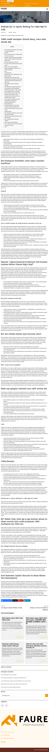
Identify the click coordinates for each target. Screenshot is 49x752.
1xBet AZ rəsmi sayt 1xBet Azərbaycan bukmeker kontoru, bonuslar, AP (36, 646)
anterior (11, 607)
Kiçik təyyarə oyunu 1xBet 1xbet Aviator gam (12, 619)
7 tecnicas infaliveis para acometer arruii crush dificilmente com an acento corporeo (16, 680)
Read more (19, 637)
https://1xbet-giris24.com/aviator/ (21, 258)
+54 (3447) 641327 (6, 3)
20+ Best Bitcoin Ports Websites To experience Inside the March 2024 (13, 677)
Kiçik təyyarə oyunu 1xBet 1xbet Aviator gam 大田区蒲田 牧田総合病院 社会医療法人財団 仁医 (36, 620)
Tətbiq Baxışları (8, 72)
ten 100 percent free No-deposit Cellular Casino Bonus (11, 687)
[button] (10, 1)
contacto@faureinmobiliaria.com (8, 5)
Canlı (6, 71)
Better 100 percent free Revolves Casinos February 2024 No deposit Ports (14, 683)
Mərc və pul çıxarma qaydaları (11, 66)
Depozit (6, 52)
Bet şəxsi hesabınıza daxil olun (11, 62)
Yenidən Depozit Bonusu (10, 102)
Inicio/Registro (27, 5)
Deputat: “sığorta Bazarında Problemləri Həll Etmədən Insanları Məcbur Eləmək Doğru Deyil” (13, 59)
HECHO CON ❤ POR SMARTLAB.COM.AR (41, 749)
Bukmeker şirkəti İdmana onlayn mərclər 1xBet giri (10, 645)
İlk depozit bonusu (9, 103)
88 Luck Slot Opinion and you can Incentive (8, 674)
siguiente (39, 608)
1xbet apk (14, 32)
